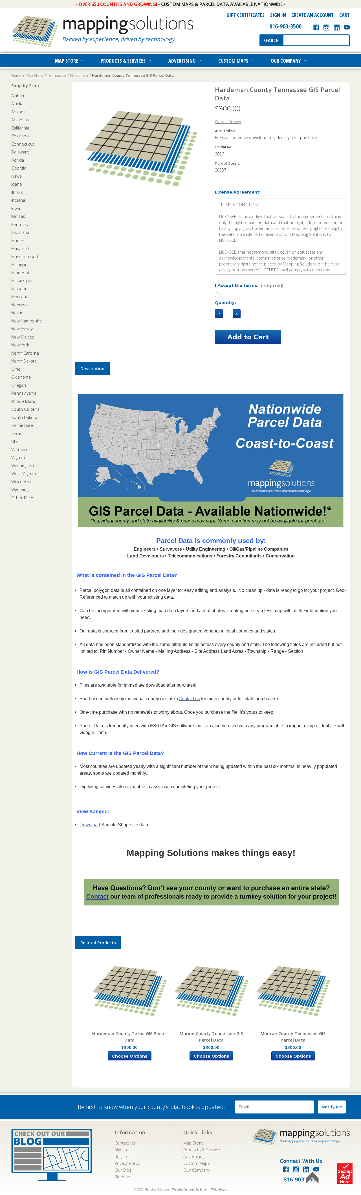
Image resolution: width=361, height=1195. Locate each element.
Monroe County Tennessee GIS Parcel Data (293, 1037)
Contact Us (125, 1143)
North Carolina (25, 353)
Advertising (181, 60)
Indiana (18, 200)
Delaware (20, 152)
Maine (17, 240)
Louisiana (20, 232)
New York (20, 345)
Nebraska (20, 304)
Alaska (17, 103)
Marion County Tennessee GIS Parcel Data (211, 1037)
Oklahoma (21, 377)
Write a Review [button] (228, 121)
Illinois (17, 192)
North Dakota (24, 361)
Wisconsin (21, 481)
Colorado (20, 136)
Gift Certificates (245, 15)
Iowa (15, 208)
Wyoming (19, 489)
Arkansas (20, 119)
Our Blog (123, 1170)
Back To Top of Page (312, 1178)
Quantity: (225, 302)
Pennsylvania (23, 393)
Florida (17, 160)
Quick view (129, 991)
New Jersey (22, 328)
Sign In (278, 15)
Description (92, 368)
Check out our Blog (51, 1155)
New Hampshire (26, 321)
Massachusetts (26, 256)
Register (122, 1156)
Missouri (19, 288)
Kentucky (19, 224)
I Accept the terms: (249, 285)
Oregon (18, 385)
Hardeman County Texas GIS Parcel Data (129, 1037)
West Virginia (23, 473)
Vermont (19, 449)
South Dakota (24, 417)
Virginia (18, 457)
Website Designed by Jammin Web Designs (200, 1189)
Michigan (19, 264)
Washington (22, 465)
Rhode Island (23, 401)
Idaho (16, 184)
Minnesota (21, 272)
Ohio (16, 369)
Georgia (18, 168)
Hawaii (17, 176)
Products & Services (123, 60)
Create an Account (312, 15)
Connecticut (22, 144)
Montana (19, 296)
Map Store (66, 60)
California (20, 128)
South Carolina (25, 409)
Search (271, 40)
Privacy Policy (127, 1163)
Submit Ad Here (345, 1173)
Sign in (121, 1149)
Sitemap (122, 1176)
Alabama (19, 95)
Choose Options (129, 1056)
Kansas (18, 216)
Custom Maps (233, 60)
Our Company (286, 60)
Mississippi (21, 280)
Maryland (20, 248)
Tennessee (22, 425)
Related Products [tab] (98, 942)
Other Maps (22, 497)
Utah (15, 441)
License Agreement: (237, 192)
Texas (16, 433)
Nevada (18, 312)
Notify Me (332, 1107)
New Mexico (22, 337)
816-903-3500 (285, 26)
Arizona (18, 112)
